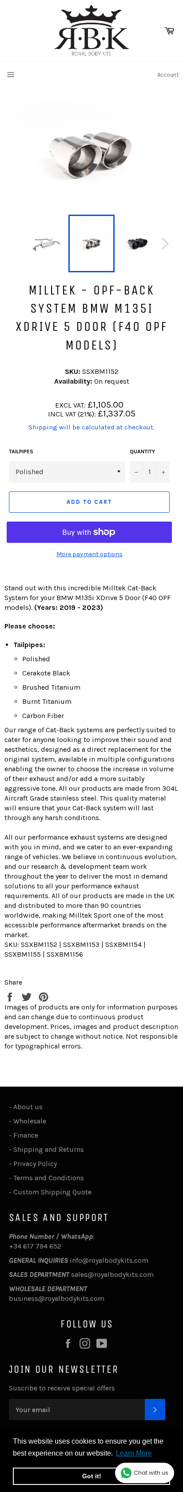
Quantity (142, 451)
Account (168, 74)
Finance (25, 1135)
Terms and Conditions (48, 1178)
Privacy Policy (35, 1163)
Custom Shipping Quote (52, 1192)
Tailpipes (21, 451)
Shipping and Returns (48, 1149)
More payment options (89, 554)
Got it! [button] (91, 1476)
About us (28, 1107)
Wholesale (31, 1121)
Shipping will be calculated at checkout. (91, 427)
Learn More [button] (134, 1453)
